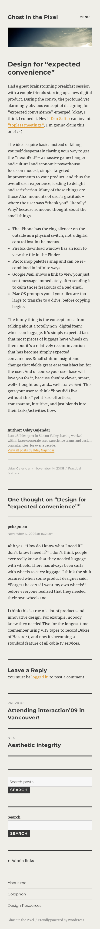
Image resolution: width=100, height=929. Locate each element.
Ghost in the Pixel (33, 17)
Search (19, 790)
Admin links (23, 860)
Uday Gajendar (19, 468)
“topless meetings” (26, 125)
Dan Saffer (60, 118)
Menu (85, 17)
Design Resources (24, 905)
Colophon (17, 894)
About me (17, 883)
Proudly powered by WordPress (61, 920)
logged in (40, 677)
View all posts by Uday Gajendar (31, 450)
